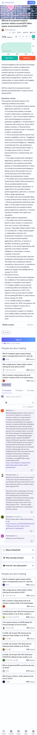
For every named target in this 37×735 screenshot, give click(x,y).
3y (17, 475)
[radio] (20, 36)
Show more (6, 385)
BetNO (26, 58)
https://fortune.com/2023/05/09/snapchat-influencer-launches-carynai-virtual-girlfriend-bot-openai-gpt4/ (20, 526)
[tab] (7, 390)
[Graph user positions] (16, 36)
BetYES (9, 58)
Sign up (31, 2)
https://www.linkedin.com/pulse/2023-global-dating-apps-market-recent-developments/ (18, 465)
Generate (30, 325)
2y (14, 410)
